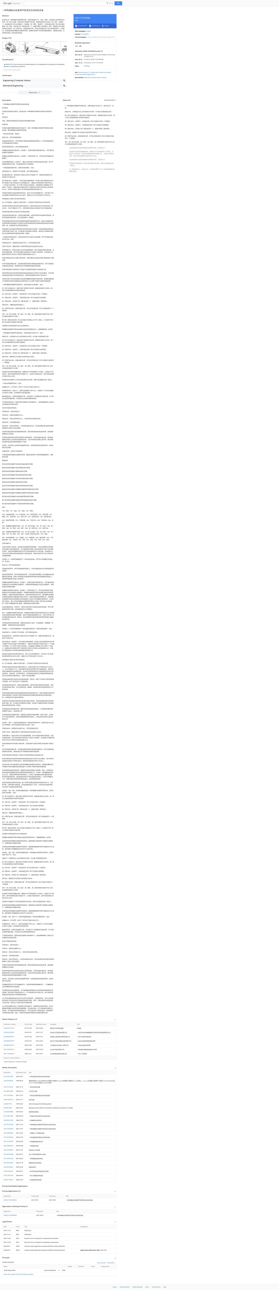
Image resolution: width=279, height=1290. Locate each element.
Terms (147, 1287)
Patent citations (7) (84, 72)
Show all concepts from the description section (18, 1274)
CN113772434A (8, 1124)
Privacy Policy (156, 1287)
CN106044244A (9, 1041)
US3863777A (8, 1104)
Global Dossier (96, 77)
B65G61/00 (9, 64)
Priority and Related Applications (85, 74)
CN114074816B (8, 1141)
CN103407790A (9, 1032)
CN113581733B (8, 1076)
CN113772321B (8, 1087)
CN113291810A (8, 1158)
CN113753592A (8, 1129)
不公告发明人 (85, 34)
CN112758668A (9, 1053)
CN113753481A (8, 1095)
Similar (106, 26)
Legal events (95, 72)
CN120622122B (8, 1120)
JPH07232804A (8, 1081)
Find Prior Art (95, 26)
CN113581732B (8, 1116)
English (88, 31)
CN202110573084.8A (10, 1200)
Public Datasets (137, 1287)
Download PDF (82, 26)
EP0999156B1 (8, 1108)
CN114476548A (8, 1154)
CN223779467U (8, 1180)
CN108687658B (8, 1091)
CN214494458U (8, 1133)
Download (102, 1263)
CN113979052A (8, 1137)
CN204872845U (9, 1036)
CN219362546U (8, 1163)
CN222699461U (8, 1171)
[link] (34, 65)
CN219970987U (8, 1150)
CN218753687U (8, 1167)
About (115, 1287)
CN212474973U (9, 1049)
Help (164, 1287)
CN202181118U (9, 1028)
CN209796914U (8, 1099)
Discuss (103, 77)
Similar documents (105, 72)
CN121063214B (8, 1175)
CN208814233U (9, 1045)
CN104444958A (8, 1112)
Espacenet (87, 77)
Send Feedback (125, 1287)
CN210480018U (8, 1146)
